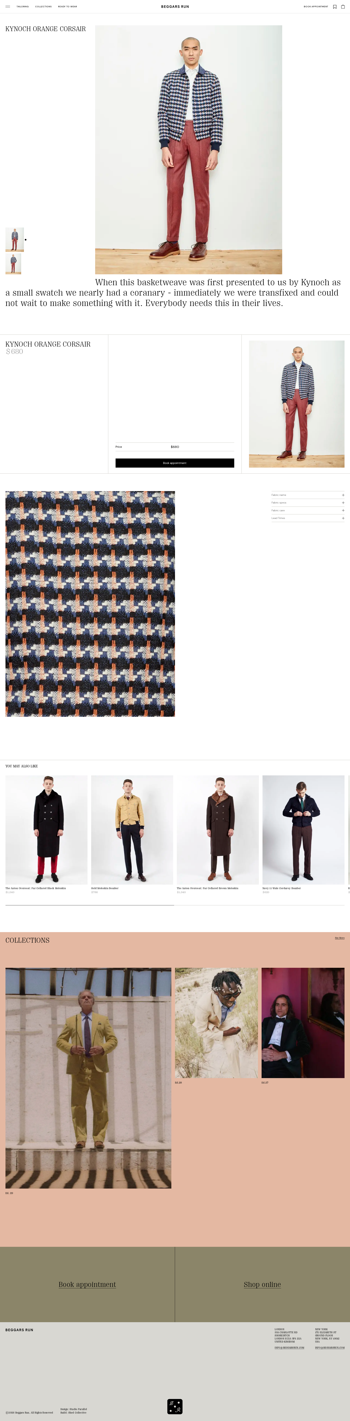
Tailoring (23, 6)
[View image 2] (13, 263)
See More (340, 937)
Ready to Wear (67, 6)
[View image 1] (14, 240)
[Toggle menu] (7, 6)
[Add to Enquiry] (277, 29)
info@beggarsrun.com (289, 1347)
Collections (43, 6)
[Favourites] (335, 6)
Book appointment (316, 6)
